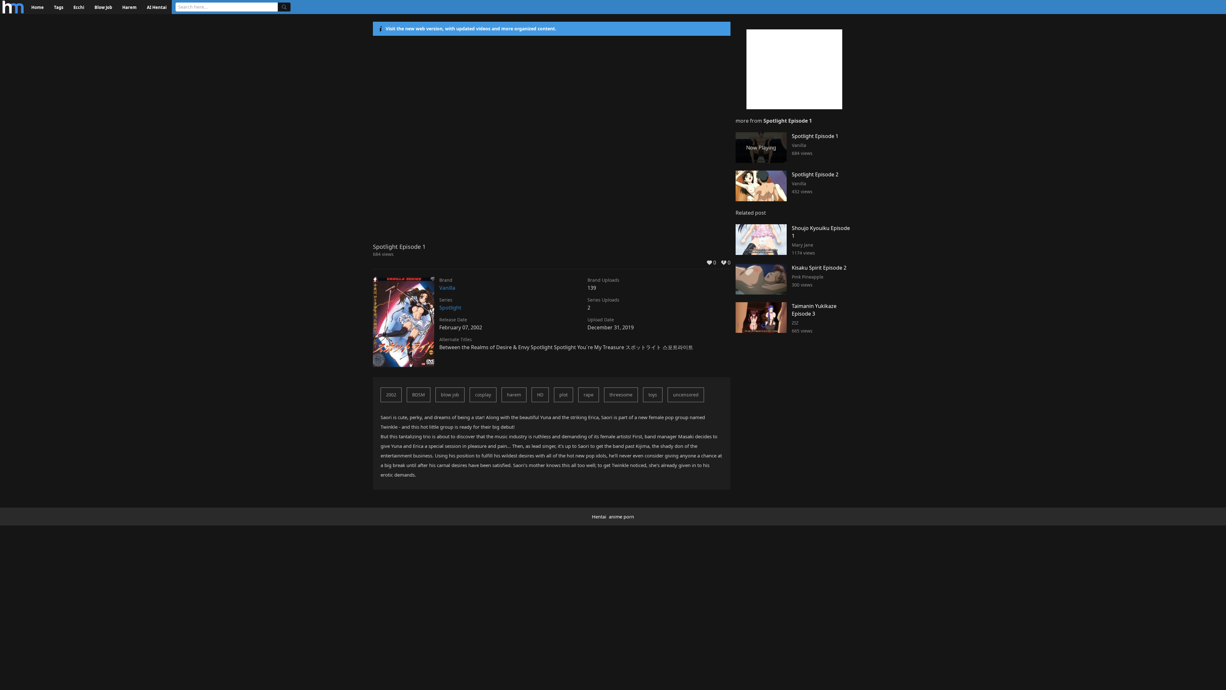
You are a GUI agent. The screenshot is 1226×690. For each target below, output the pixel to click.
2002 (391, 395)
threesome (620, 395)
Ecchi (78, 7)
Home (37, 7)
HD (540, 395)
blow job (450, 395)
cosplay (483, 395)
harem (514, 395)
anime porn (621, 517)
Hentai (599, 517)
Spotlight (450, 307)
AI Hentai (157, 7)
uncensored (686, 395)
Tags (58, 7)
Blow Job (103, 7)
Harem (129, 7)
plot (563, 395)
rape (589, 395)
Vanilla (447, 287)
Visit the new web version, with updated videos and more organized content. (471, 29)
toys (652, 395)
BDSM (418, 395)
